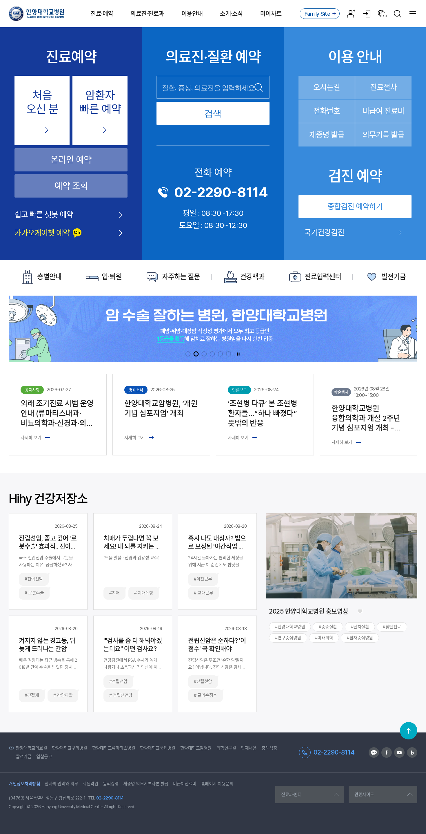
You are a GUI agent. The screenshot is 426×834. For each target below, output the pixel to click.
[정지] (238, 354)
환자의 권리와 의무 (61, 783)
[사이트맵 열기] (413, 13)
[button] (188, 354)
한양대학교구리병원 (69, 748)
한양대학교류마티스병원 (113, 748)
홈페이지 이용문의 (217, 783)
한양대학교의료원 (31, 748)
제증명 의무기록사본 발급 (145, 783)
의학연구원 (226, 748)
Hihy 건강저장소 (48, 498)
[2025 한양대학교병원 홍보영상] (360, 611)
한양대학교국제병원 (157, 748)
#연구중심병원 (288, 638)
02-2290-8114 (221, 192)
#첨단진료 (392, 626)
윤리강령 (111, 783)
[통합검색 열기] (397, 13)
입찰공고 (44, 756)
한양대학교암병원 (196, 748)
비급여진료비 (184, 783)
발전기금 (23, 756)
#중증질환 (328, 626)
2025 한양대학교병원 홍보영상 (308, 611)
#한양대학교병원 (290, 626)
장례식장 (269, 748)
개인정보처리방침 (24, 783)
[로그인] (366, 13)
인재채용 (248, 748)
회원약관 (90, 783)
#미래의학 (324, 638)
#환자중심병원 (360, 638)
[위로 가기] (408, 730)
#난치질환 (360, 626)
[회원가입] (351, 13)
